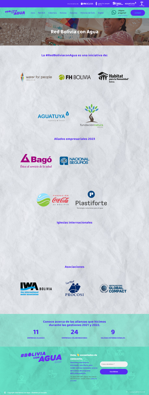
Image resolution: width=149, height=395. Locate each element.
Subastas (73, 12)
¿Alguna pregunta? (122, 11)
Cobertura (52, 12)
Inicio (33, 12)
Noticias (63, 12)
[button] (138, 13)
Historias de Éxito (87, 12)
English (101, 12)
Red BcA (41, 12)
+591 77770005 (122, 15)
